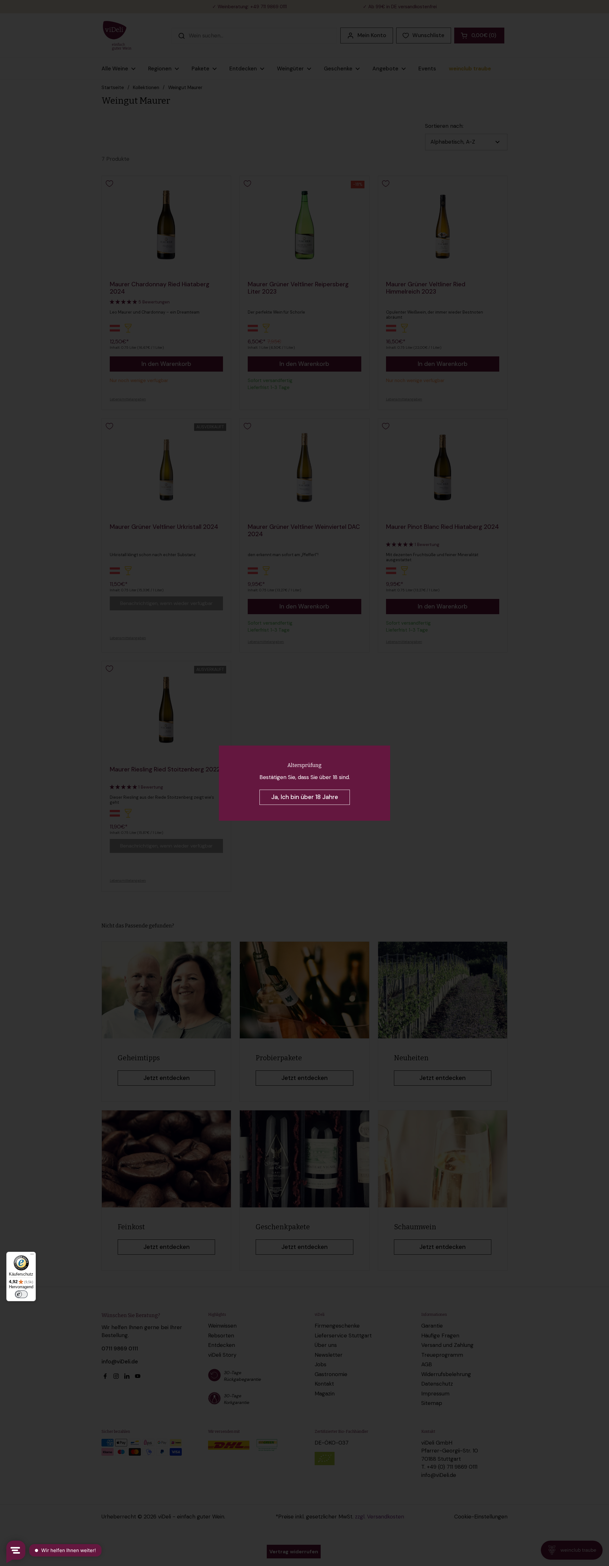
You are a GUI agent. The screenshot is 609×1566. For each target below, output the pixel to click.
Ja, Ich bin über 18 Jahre (304, 797)
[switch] (21, 1294)
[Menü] (32, 1255)
